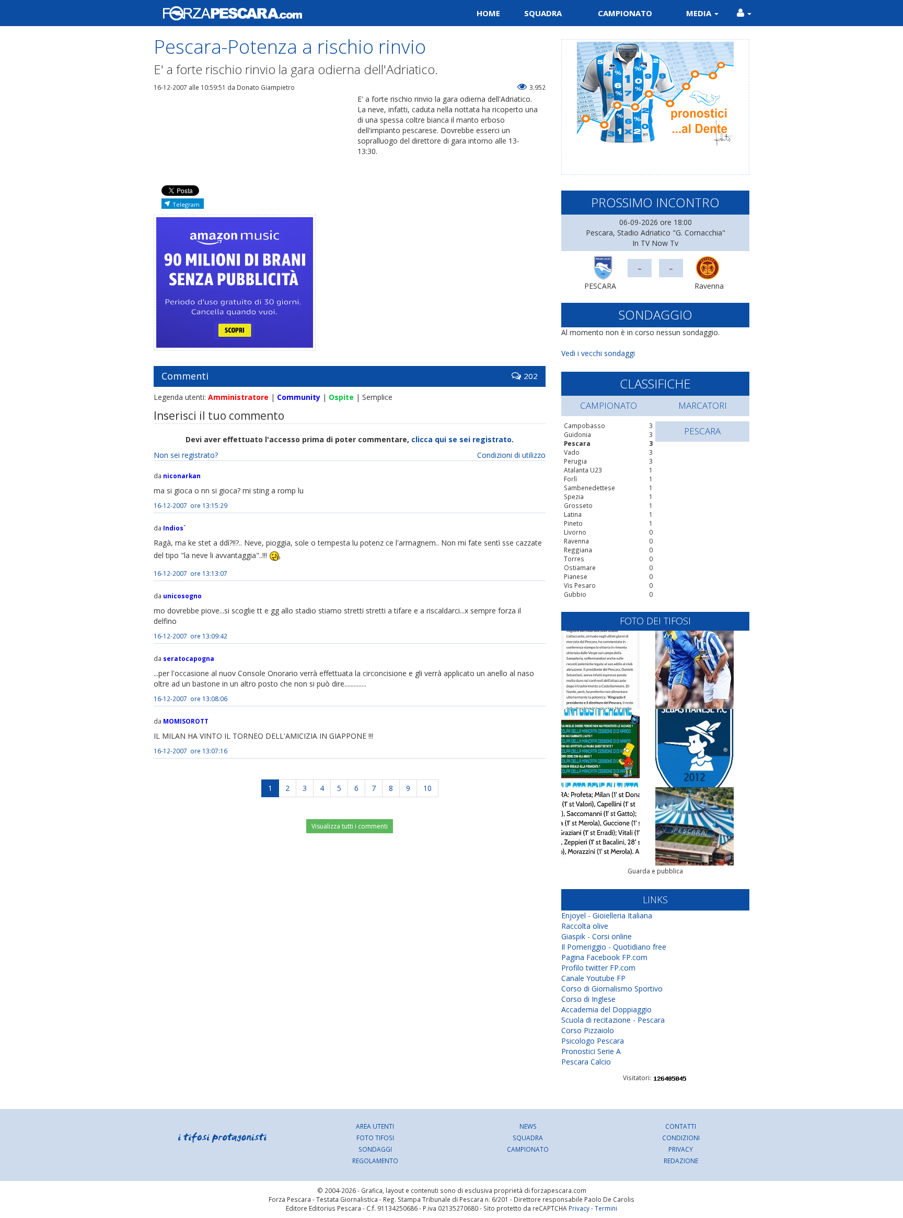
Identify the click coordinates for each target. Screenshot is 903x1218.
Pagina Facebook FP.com (604, 957)
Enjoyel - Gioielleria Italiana (606, 915)
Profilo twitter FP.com (598, 968)
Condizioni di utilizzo (511, 455)
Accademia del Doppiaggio (606, 1009)
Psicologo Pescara (592, 1041)
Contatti (680, 1126)
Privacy (680, 1149)
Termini (606, 1208)
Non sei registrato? (186, 455)
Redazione (681, 1160)
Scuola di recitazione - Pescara (613, 1020)
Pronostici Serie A (591, 1051)
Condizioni (681, 1137)
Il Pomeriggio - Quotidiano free (613, 947)
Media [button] (699, 13)
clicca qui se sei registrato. (462, 439)
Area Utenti (375, 1126)
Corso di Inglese (588, 999)
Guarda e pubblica (655, 871)
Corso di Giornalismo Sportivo (612, 989)
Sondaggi (375, 1149)
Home (488, 13)
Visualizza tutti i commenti (349, 826)
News (528, 1126)
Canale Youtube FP (593, 978)
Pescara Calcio (586, 1062)
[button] (744, 13)
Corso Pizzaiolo (587, 1030)
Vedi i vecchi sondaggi (598, 353)
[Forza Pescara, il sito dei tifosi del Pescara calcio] (299, 13)
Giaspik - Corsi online (596, 936)
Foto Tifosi (375, 1137)
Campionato (625, 13)
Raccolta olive (584, 926)
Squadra (543, 13)
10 (427, 788)
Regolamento (375, 1160)
